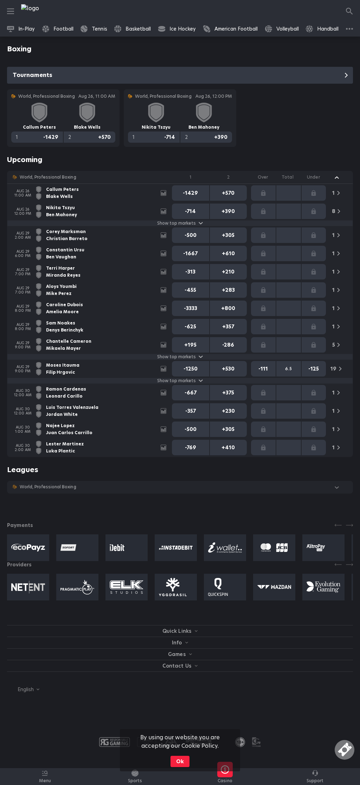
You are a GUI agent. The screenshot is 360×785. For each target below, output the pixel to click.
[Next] (349, 525)
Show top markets (176, 223)
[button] (180, 177)
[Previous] (338, 525)
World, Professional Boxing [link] (48, 177)
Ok (180, 761)
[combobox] (23, 689)
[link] (45, 11)
